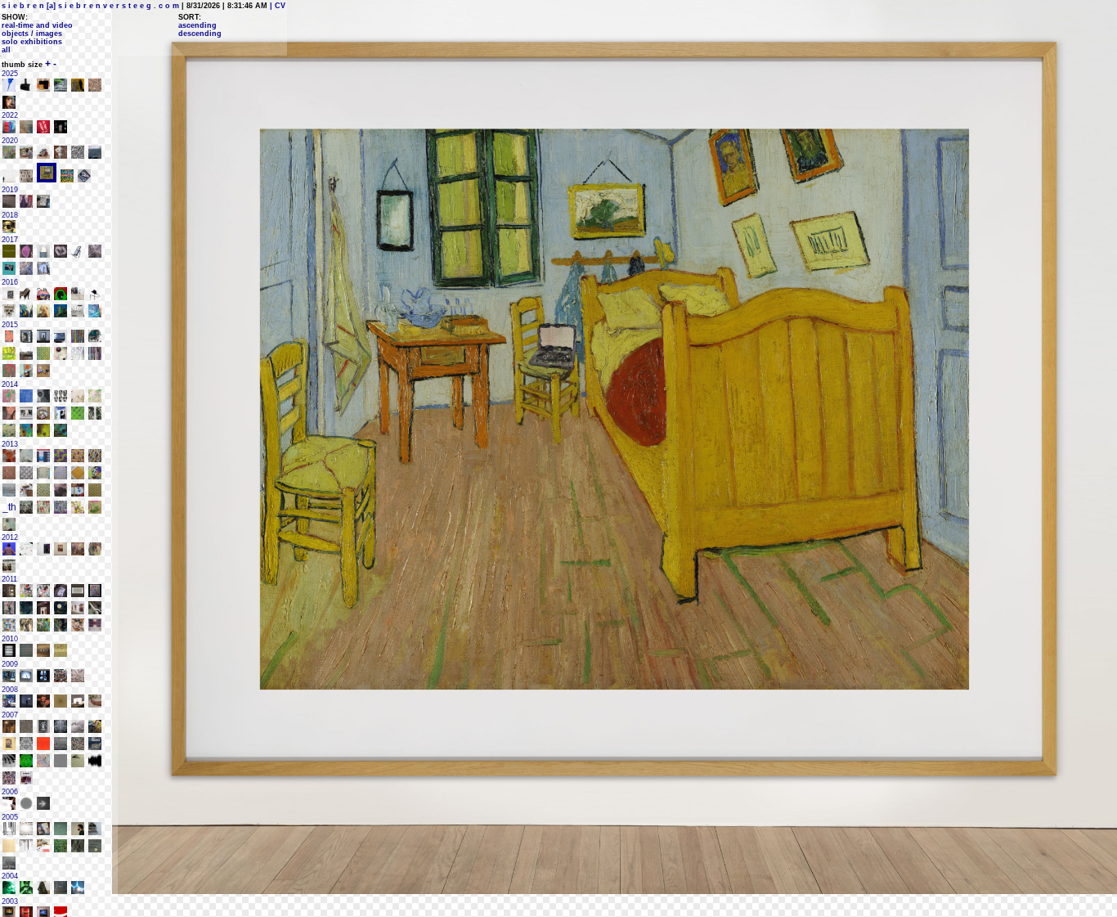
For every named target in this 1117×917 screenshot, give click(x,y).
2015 (10, 325)
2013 (10, 444)
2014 (10, 384)
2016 (10, 282)
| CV (276, 6)
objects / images (32, 33)
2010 (10, 639)
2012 (10, 537)
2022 (10, 115)
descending (200, 33)
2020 (10, 141)
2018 (10, 215)
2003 (10, 901)
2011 (9, 579)
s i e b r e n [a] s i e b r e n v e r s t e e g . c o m (90, 6)
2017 (10, 240)
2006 (10, 792)
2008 (10, 690)
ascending (197, 25)
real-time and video (37, 25)
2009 (10, 664)
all (6, 50)
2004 (10, 876)
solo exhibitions (32, 42)
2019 (10, 190)
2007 (10, 715)
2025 (10, 74)
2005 (10, 817)
